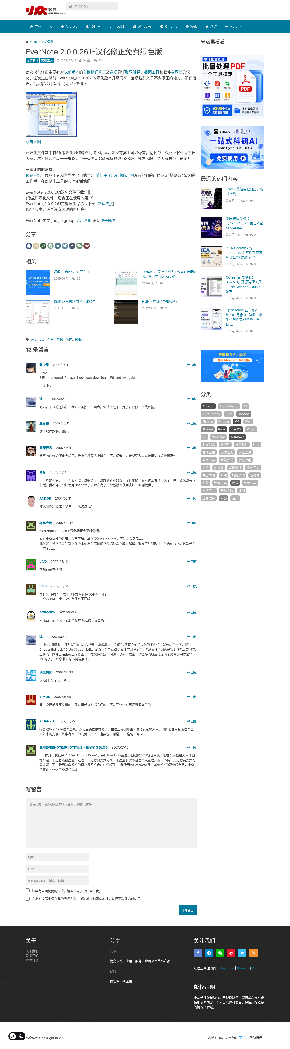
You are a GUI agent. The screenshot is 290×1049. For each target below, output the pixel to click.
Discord (258, 968)
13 (100, 60)
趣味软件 (208, 498)
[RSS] (253, 953)
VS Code (218, 437)
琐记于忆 (33, 175)
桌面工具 (253, 468)
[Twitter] (242, 953)
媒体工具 (226, 452)
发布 (113, 951)
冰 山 (86, 60)
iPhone (207, 429)
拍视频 (219, 468)
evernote (38, 339)
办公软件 (32, 60)
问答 (223, 498)
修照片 (225, 445)
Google (223, 422)
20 (78, 278)
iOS (93, 26)
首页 (37, 26)
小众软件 (32, 1038)
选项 (113, 72)
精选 (213, 26)
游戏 (223, 475)
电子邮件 (108, 220)
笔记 (59, 339)
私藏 (205, 483)
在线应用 (208, 452)
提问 (113, 971)
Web (193, 26)
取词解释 (132, 72)
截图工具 (151, 72)
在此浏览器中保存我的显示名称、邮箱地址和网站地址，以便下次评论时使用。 (88, 899)
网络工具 (208, 491)
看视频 (255, 475)
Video (251, 429)
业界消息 (208, 445)
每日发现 (208, 475)
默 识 (112, 175)
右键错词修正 (94, 72)
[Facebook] (198, 953)
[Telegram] (209, 953)
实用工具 (47, 60)
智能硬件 (235, 468)
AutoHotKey (211, 414)
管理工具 (220, 483)
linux (221, 429)
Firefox (207, 422)
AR (246, 406)
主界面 (176, 72)
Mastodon (226, 968)
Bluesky (243, 968)
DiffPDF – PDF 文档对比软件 (74, 301)
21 (166, 308)
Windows (144, 26)
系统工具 (250, 483)
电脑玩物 (126, 175)
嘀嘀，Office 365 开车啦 (72, 272)
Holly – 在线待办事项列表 (160, 301)
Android (71, 26)
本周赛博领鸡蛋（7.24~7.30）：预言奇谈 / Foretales (244, 223)
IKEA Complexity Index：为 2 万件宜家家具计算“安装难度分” (244, 253)
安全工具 (244, 452)
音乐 (235, 498)
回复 (193, 365)
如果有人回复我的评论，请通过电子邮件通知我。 (67, 891)
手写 (50, 339)
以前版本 (71, 72)
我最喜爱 (226, 460)
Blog (228, 414)
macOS (118, 26)
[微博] (231, 953)
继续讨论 (32, 961)
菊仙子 (101, 175)
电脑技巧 (238, 475)
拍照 (205, 468)
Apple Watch (229, 406)
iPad (248, 422)
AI (51, 26)
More (233, 26)
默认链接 (105, 204)
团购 (256, 445)
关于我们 (32, 951)
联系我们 (32, 956)
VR (204, 437)
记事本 (79, 339)
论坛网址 (84, 220)
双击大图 (33, 142)
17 (77, 308)
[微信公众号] (220, 953)
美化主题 (226, 491)
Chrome (170, 26)
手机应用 (244, 460)
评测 (241, 491)
